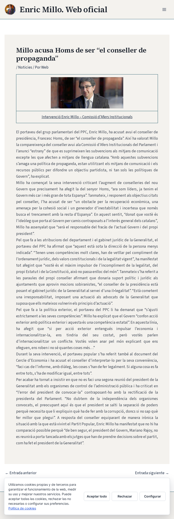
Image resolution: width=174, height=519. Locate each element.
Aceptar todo (97, 496)
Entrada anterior (20, 473)
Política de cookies (22, 508)
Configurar (152, 496)
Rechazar (125, 496)
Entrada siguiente (152, 473)
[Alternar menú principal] (164, 9)
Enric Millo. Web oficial (63, 9)
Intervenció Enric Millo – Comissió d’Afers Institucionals (87, 117)
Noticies (25, 67)
